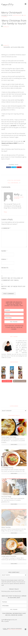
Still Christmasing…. (13, 182)
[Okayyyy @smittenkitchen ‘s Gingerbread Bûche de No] (12, 377)
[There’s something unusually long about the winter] (12, 368)
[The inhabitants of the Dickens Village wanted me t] (3, 372)
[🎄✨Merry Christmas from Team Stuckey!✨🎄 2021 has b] (3, 377)
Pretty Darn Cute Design (15, 629)
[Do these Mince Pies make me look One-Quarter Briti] (20, 377)
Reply (5, 212)
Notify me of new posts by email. (13, 287)
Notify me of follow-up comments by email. (12, 279)
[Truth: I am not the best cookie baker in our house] (3, 368)
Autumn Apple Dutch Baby (8, 437)
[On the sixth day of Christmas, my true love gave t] (20, 372)
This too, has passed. (15, 180)
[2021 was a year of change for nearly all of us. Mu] (12, 372)
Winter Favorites (6, 527)
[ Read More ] (14, 444)
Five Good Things (6, 496)
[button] (25, 4)
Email (4, 259)
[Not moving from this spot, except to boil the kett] (20, 368)
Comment (6, 228)
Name (4, 251)
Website (5, 267)
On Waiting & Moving (7, 467)
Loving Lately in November (8, 556)
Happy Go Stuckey (7, 6)
